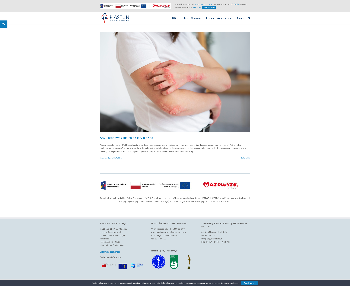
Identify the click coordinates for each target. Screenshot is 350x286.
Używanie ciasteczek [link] (230, 283)
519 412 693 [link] (197, 7)
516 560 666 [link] (234, 4)
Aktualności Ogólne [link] (106, 158)
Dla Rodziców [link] (117, 158)
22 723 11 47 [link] (198, 4)
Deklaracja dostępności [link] (110, 252)
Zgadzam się (250, 283)
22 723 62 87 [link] (208, 4)
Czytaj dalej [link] (245, 158)
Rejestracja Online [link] (209, 8)
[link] (3, 24)
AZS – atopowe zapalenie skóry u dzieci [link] (127, 138)
